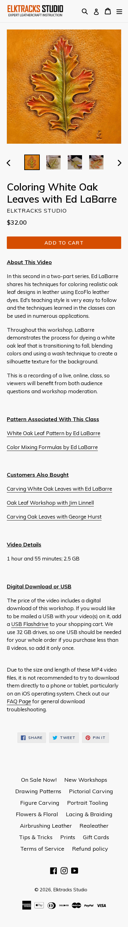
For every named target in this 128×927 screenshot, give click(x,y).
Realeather (94, 825)
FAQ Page (19, 701)
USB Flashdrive (29, 624)
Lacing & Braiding (89, 814)
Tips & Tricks (36, 837)
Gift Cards (96, 837)
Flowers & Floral (37, 814)
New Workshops (85, 779)
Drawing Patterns (38, 791)
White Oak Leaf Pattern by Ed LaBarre (53, 433)
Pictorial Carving (91, 791)
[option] (32, 162)
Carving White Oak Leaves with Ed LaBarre (59, 488)
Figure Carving (39, 802)
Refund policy (90, 848)
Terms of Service (42, 848)
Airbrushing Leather (46, 825)
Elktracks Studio (70, 890)
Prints (67, 837)
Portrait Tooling (87, 802)
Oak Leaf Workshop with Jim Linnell (50, 502)
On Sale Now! (39, 779)
